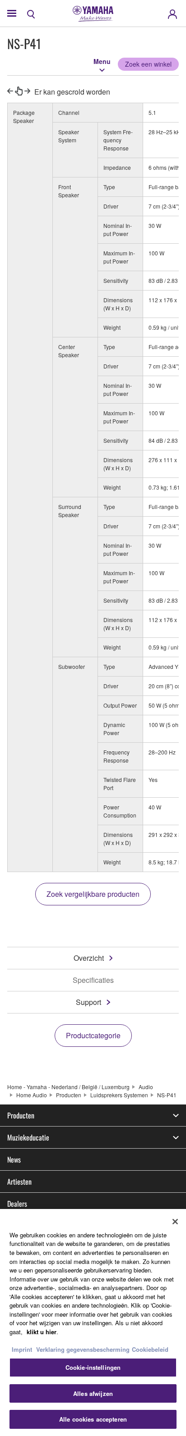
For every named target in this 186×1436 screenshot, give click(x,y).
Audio (146, 1087)
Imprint (22, 1349)
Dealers (17, 1203)
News (14, 1159)
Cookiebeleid (150, 1349)
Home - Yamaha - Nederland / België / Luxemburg (68, 1087)
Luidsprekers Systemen (119, 1095)
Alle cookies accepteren (93, 1419)
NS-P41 (167, 1095)
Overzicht (89, 958)
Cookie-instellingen (93, 1367)
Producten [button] (20, 1115)
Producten (68, 1095)
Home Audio (31, 1095)
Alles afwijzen (93, 1393)
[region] (93, 1322)
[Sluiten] (175, 1222)
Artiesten (19, 1181)
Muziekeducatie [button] (28, 1137)
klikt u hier (41, 1331)
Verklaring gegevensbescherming (83, 1349)
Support (88, 1002)
